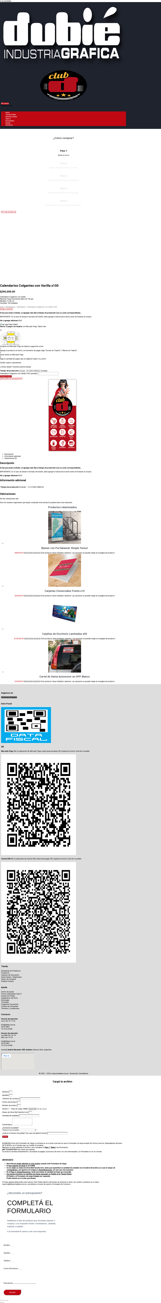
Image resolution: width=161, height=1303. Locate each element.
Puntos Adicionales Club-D (11, 994)
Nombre (5, 1092)
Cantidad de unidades (10, 1116)
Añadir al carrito (6, 376)
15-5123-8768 (6, 1029)
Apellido (5, 1095)
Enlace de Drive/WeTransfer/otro (15, 1112)
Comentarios (7, 1125)
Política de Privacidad (9, 1006)
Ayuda (7, 123)
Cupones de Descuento (10, 975)
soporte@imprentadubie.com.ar (14, 1184)
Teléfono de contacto (11, 1099)
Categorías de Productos (11, 971)
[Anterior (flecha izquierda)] (1, 1302)
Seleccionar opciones (32, 553)
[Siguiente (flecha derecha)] (3, 1302)
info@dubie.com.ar (8, 1025)
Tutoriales (5, 1002)
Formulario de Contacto (61, 1184)
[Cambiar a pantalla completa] (3, 1300)
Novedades (9, 121)
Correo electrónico (9, 1102)
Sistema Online (11, 117)
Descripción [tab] (8, 454)
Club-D (8, 119)
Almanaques (10, 307)
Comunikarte (83, 1073)
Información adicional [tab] (12, 456)
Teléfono (7, 1261)
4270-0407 (5, 1027)
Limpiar (44, 371)
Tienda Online (10, 115)
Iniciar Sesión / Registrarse (11, 977)
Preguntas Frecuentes (9, 1004)
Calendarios (21, 307)
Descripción (8, 1283)
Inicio (7, 112)
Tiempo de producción (9, 371)
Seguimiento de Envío (9, 998)
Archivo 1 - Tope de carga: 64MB (15, 1109)
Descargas (5, 1000)
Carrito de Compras (8, 979)
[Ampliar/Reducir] (1, 1300)
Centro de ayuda (7, 992)
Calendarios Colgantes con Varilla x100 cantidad (18, 373)
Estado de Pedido (8, 996)
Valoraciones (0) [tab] (10, 458)
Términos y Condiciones (10, 1008)
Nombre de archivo (9, 1105)
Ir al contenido (5, 1)
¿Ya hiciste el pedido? (10, 1128)
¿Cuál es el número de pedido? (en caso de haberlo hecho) (24, 1133)
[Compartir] (5, 1300)
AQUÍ (20, 320)
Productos (5, 973)
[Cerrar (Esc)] (7, 1300)
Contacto (9, 125)
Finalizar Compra (7, 981)
